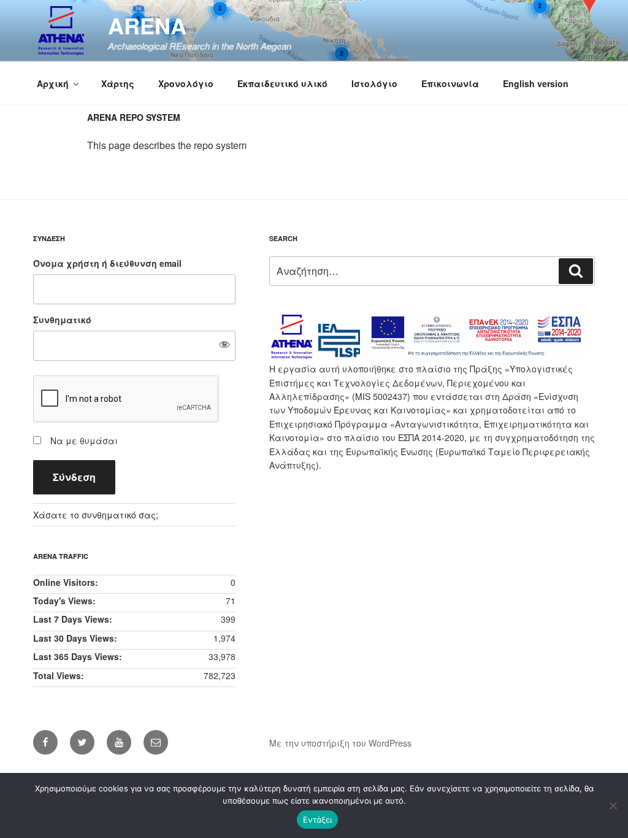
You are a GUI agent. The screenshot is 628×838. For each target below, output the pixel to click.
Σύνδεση (74, 477)
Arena (147, 25)
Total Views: (59, 675)
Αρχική (53, 83)
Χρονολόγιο (185, 83)
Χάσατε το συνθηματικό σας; (95, 515)
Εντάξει (317, 820)
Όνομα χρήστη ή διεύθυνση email (107, 263)
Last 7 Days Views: (74, 619)
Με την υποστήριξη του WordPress (340, 743)
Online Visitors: (67, 582)
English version (536, 83)
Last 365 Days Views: (78, 656)
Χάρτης (117, 83)
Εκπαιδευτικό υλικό (282, 83)
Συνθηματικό (62, 319)
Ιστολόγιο (374, 83)
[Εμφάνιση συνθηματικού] (224, 345)
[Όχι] (613, 805)
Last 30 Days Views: (76, 638)
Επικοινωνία (450, 83)
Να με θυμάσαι (84, 440)
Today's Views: (65, 600)
